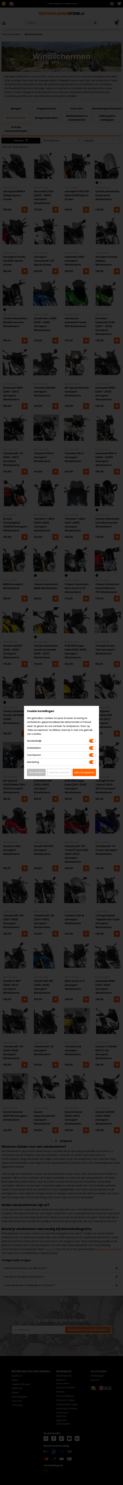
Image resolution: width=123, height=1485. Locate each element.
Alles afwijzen (36, 772)
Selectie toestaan (59, 772)
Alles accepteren (84, 772)
